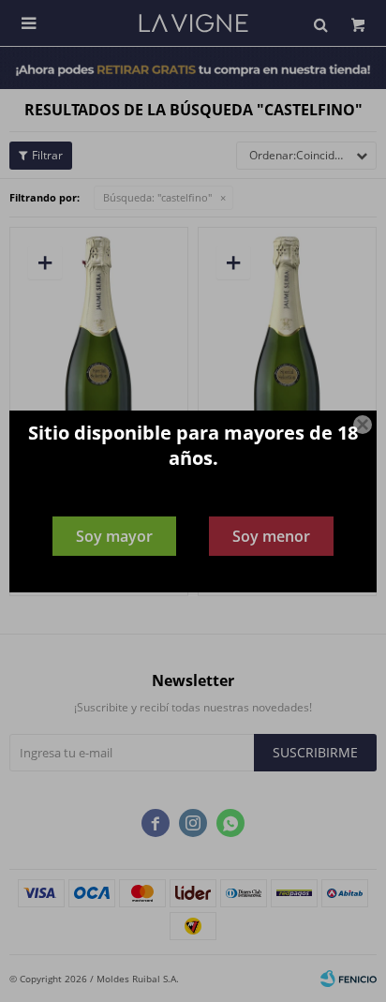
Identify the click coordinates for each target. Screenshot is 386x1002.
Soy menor (271, 536)
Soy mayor (114, 536)
